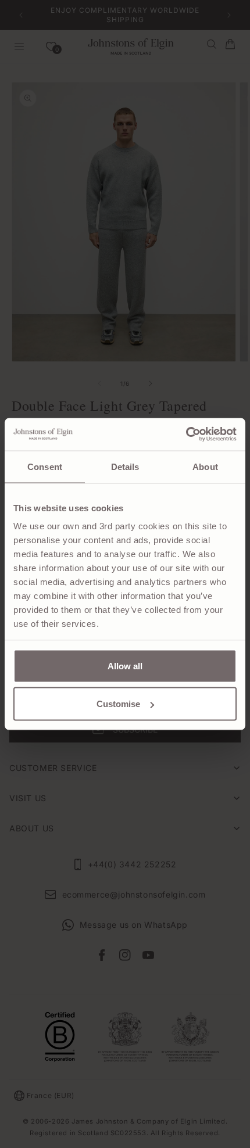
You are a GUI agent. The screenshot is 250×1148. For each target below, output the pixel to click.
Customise (118, 704)
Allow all (125, 665)
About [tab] (205, 466)
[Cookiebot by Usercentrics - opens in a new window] (186, 434)
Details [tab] (125, 466)
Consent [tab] (44, 466)
